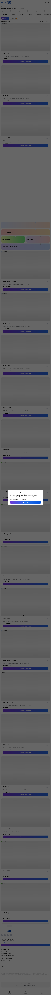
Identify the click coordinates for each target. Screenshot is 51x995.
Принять (25, 502)
